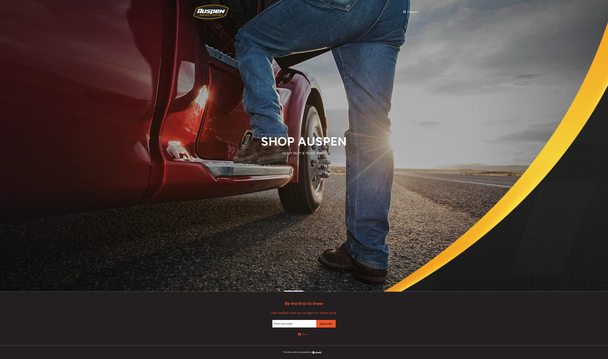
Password (412, 11)
